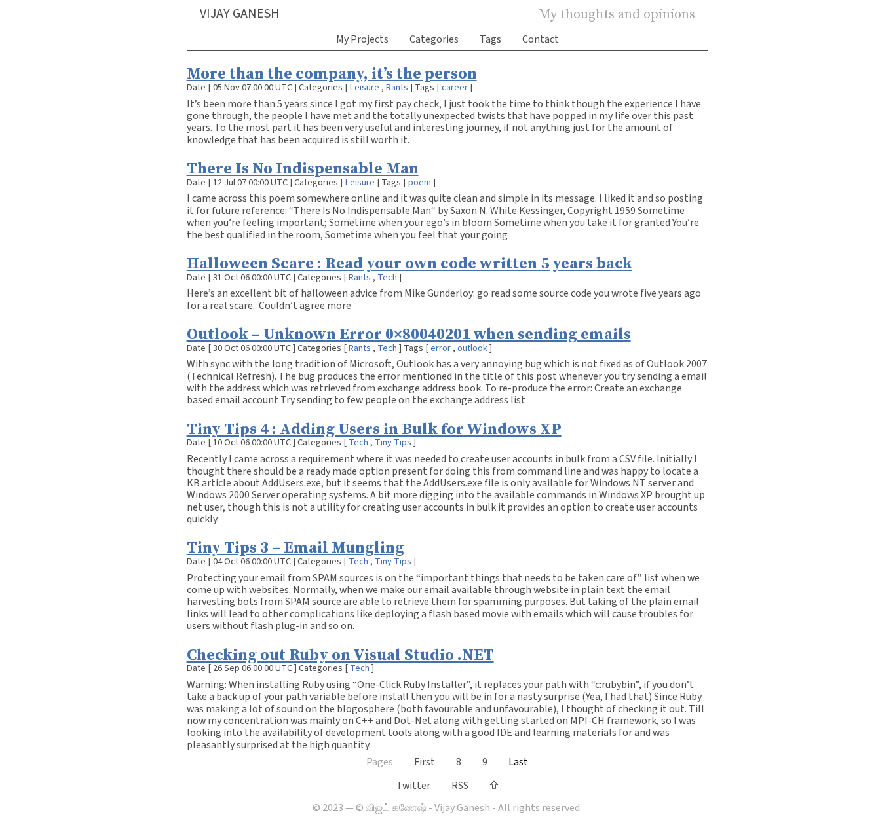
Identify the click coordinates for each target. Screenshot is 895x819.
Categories (434, 39)
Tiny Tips (393, 442)
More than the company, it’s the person (332, 73)
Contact (540, 39)
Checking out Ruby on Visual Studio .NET (340, 654)
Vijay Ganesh (240, 14)
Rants (397, 87)
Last (518, 762)
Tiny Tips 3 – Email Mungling (295, 547)
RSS (459, 785)
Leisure (364, 87)
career (455, 87)
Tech (387, 277)
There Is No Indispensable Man (303, 168)
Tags (490, 39)
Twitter (413, 785)
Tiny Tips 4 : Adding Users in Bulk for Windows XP (374, 428)
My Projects (362, 39)
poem (419, 182)
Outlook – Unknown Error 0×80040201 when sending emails (409, 333)
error (440, 348)
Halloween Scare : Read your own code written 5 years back (409, 263)
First (424, 762)
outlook (472, 348)
